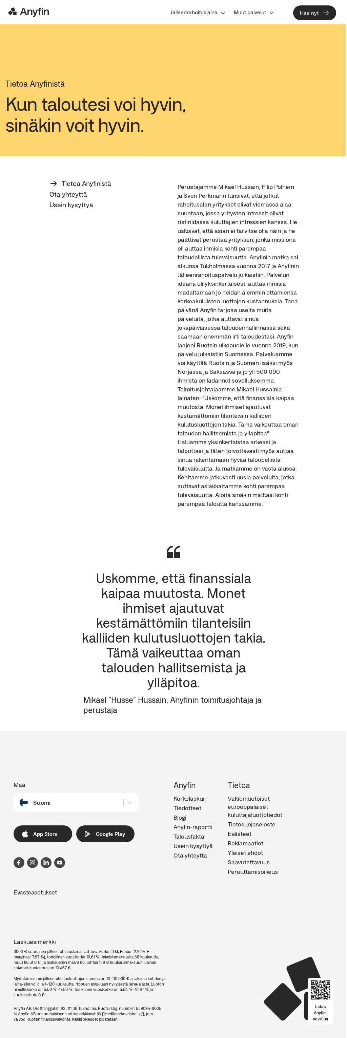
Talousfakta (189, 836)
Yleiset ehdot (245, 852)
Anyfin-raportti (193, 826)
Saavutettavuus (249, 862)
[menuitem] (198, 12)
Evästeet (239, 833)
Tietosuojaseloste (251, 824)
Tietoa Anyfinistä (86, 183)
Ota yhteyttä (68, 194)
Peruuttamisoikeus (253, 871)
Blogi (180, 817)
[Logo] (28, 12)
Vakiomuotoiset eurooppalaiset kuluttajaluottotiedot (255, 806)
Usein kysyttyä (71, 205)
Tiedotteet (187, 808)
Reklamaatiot (245, 843)
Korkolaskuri (190, 798)
